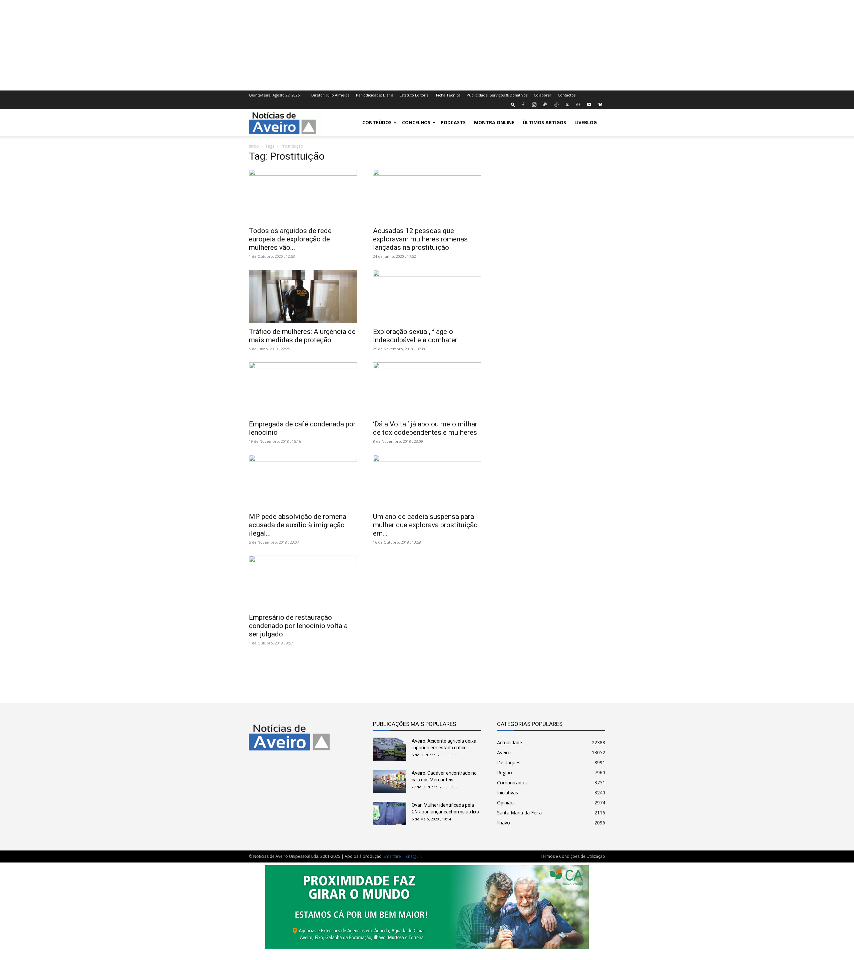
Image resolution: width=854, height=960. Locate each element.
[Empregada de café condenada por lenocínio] (303, 389)
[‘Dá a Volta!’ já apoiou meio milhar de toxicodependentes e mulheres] (427, 389)
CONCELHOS (416, 122)
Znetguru (414, 856)
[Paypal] (545, 104)
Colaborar (542, 95)
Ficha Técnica (448, 95)
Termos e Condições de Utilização (572, 856)
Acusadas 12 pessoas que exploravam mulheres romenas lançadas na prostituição (420, 239)
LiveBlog (585, 122)
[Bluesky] (600, 104)
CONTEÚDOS (377, 122)
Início (254, 146)
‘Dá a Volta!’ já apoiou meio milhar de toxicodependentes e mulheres (425, 428)
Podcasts (453, 122)
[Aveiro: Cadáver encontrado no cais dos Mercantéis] (389, 781)
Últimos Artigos (544, 122)
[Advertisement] (427, 44)
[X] (567, 104)
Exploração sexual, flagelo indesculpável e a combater (415, 336)
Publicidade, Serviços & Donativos (497, 95)
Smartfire (392, 856)
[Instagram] (534, 104)
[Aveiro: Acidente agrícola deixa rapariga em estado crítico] (389, 749)
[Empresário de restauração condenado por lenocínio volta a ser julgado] (303, 582)
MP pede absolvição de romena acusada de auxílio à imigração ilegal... (297, 525)
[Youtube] (589, 104)
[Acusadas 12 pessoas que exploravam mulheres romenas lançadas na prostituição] (427, 195)
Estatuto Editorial (415, 95)
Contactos (566, 95)
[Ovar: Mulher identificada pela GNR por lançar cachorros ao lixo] (389, 813)
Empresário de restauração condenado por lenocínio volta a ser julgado (298, 625)
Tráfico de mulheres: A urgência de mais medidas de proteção (302, 336)
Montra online (494, 122)
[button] (513, 104)
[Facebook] (523, 104)
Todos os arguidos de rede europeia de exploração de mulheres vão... (290, 239)
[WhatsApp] (578, 104)
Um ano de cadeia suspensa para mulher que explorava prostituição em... (425, 525)
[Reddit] (556, 104)
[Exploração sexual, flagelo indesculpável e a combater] (427, 296)
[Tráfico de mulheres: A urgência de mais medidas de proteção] (303, 296)
